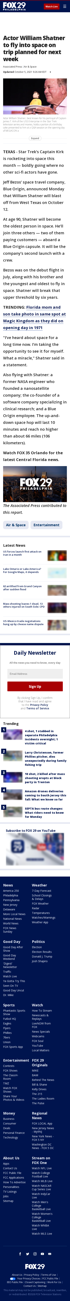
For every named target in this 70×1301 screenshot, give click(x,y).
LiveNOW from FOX (41, 1025)
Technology (10, 1137)
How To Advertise (14, 1182)
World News (10, 923)
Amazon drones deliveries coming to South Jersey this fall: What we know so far (45, 795)
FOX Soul (37, 1041)
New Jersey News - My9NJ (43, 1129)
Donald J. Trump (42, 956)
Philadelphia (10, 895)
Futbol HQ (9, 1019)
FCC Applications (13, 1177)
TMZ (6, 1083)
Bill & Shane (39, 1084)
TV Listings (10, 1191)
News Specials (41, 1031)
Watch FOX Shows (10, 1089)
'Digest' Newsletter (10, 965)
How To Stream (42, 1010)
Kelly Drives (39, 1089)
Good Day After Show (13, 948)
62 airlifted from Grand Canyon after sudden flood (22, 587)
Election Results (42, 952)
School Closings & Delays (42, 897)
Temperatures (41, 913)
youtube (42, 1254)
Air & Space (30, 66)
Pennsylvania (11, 900)
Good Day (11, 941)
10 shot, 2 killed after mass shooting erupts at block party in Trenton (45, 778)
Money (9, 1113)
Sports (9, 1005)
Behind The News (43, 1080)
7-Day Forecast (41, 891)
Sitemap (8, 1201)
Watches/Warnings (43, 917)
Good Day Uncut (13, 990)
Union (6, 1042)
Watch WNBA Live (40, 1227)
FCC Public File (12, 1173)
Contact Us (10, 1168)
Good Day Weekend (9, 957)
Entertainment (46, 525)
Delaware (9, 909)
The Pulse (38, 1103)
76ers (6, 1037)
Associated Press (12, 66)
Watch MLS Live (42, 1233)
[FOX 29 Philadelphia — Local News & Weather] (14, 6)
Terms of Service (37, 708)
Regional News (39, 1115)
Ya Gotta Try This (14, 981)
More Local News (14, 914)
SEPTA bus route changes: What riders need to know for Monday (44, 813)
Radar (35, 908)
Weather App (40, 922)
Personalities (11, 1187)
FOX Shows (10, 1070)
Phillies (7, 1033)
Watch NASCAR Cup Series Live (41, 1187)
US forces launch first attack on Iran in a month (22, 553)
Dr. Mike (8, 995)
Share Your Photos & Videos (13, 1098)
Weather (39, 885)
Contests (8, 1066)
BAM (35, 1075)
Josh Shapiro (40, 961)
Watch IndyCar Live (41, 1195)
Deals (6, 1128)
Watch (37, 1005)
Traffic (7, 971)
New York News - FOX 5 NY (43, 1138)
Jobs (6, 1196)
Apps (6, 1163)
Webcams (38, 1036)
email (50, 1254)
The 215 (37, 1094)
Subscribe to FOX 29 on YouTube (31, 830)
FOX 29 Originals (39, 1062)
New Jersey (10, 905)
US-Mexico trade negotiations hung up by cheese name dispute (23, 622)
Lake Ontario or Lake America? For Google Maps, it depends (22, 570)
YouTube (37, 1045)
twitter (27, 1254)
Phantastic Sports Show (14, 1012)
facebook (20, 1254)
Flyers (6, 1028)
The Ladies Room (43, 1098)
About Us (11, 1158)
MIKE (35, 1070)
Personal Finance (14, 1133)
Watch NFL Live (42, 1168)
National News (12, 919)
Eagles (7, 1023)
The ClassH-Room (10, 1077)
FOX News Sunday (9, 929)
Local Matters (40, 1050)
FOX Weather (40, 903)
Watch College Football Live (41, 1174)
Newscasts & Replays (40, 1017)
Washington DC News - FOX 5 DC (43, 1146)
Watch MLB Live (42, 1181)
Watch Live (52, 6)
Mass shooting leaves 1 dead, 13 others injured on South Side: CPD (24, 605)
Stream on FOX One (41, 1160)
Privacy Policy (39, 705)
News (8, 885)
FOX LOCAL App (42, 1123)
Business (8, 1119)
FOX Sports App (13, 1047)
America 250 (11, 891)
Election (37, 947)
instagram (35, 1254)
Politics (38, 941)
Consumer (9, 1123)
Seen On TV (10, 985)
